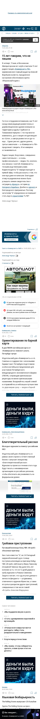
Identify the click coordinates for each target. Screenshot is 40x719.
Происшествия (6, 533)
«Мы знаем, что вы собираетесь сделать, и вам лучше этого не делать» (18, 648)
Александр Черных (8, 256)
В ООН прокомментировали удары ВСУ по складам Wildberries (21, 319)
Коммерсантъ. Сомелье (9, 330)
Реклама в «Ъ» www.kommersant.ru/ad (20, 13)
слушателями (17, 196)
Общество (5, 46)
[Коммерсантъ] (4, 28)
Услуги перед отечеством (15, 639)
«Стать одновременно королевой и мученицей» (19, 619)
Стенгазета (6, 263)
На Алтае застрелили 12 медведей (18, 326)
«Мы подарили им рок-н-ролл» (17, 612)
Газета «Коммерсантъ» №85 (12, 248)
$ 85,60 (8, 33)
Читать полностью (20, 394)
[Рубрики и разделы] (35, 28)
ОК (35, 40)
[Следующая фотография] (38, 96)
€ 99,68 (14, 33)
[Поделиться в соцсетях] (35, 51)
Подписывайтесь (11, 239)
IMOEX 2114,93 (29, 33)
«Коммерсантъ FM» (22, 69)
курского (32, 187)
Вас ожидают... (11, 712)
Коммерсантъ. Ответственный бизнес (13, 432)
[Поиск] (32, 28)
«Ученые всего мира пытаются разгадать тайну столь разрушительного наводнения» (18, 630)
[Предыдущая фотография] (2, 96)
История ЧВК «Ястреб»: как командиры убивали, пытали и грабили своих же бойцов (21, 311)
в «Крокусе (14, 184)
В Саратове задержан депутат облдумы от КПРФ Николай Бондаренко (21, 303)
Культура (4, 687)
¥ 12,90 (20, 33)
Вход (28, 29)
